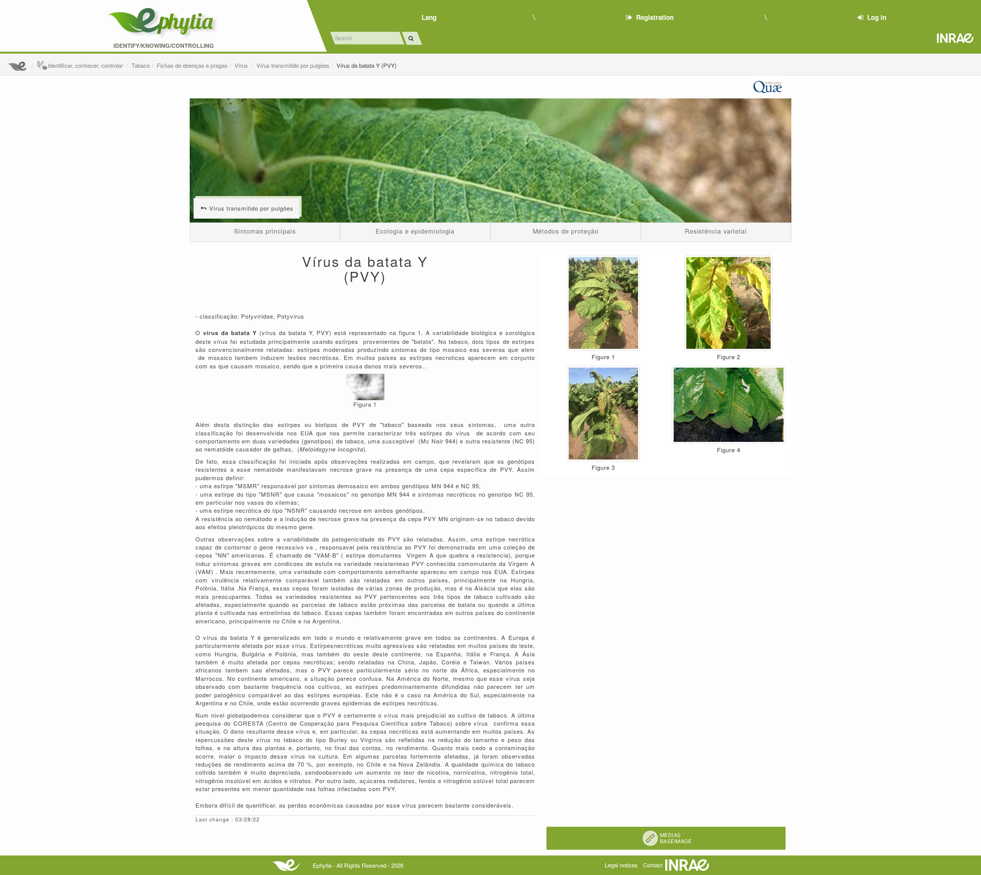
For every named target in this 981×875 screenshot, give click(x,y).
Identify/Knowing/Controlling (163, 46)
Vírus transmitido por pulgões (293, 65)
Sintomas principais (265, 231)
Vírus (242, 65)
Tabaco (140, 65)
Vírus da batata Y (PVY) (366, 65)
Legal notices (621, 865)
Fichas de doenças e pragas (192, 65)
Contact (653, 865)
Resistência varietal (716, 231)
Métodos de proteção (566, 231)
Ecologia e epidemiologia (415, 231)
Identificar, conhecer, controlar (86, 65)
